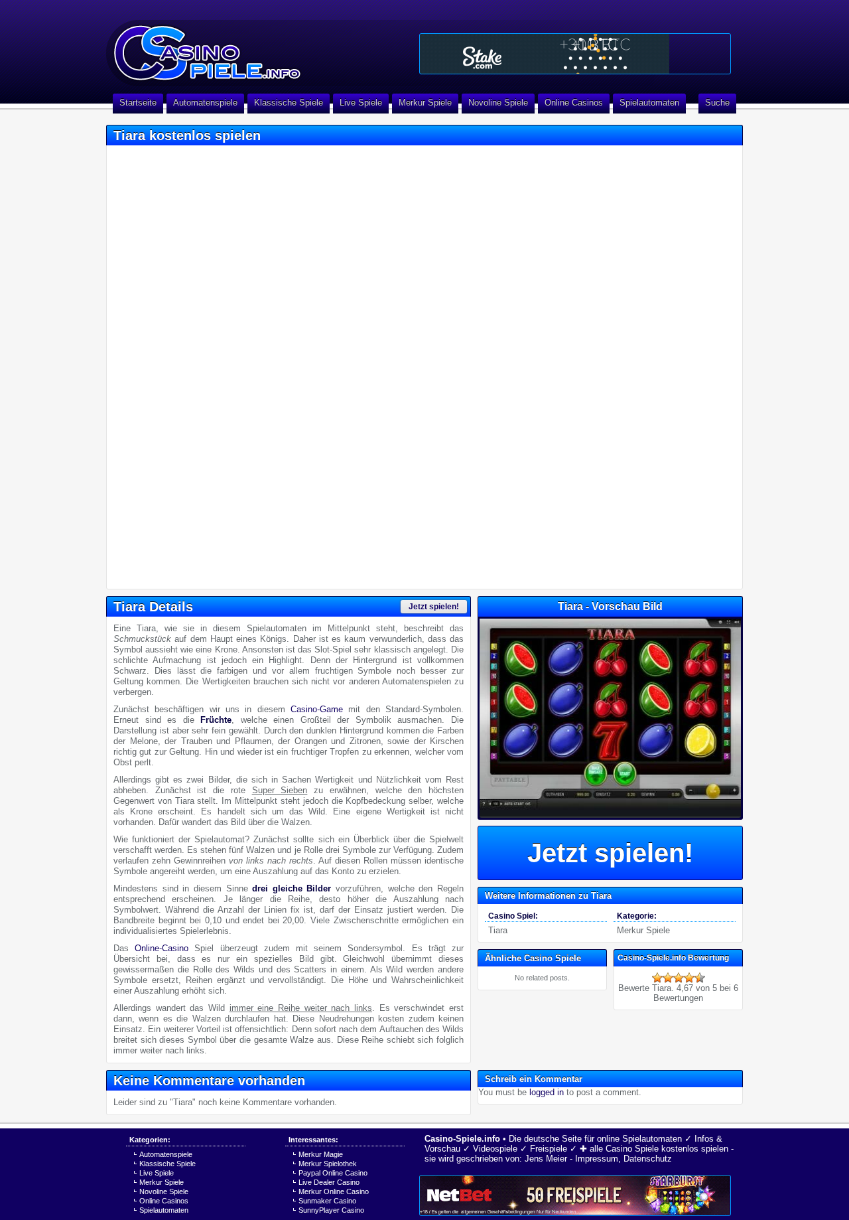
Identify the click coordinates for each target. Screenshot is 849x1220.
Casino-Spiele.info (462, 1139)
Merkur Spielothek (327, 1164)
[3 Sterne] (678, 977)
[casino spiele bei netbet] (575, 1195)
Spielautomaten (649, 103)
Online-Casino (161, 948)
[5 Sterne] (699, 977)
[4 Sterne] (689, 977)
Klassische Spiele (288, 103)
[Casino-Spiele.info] (258, 46)
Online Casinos (574, 103)
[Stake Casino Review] (575, 53)
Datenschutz (647, 1159)
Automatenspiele (205, 103)
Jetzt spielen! (434, 606)
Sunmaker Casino (327, 1201)
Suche (717, 103)
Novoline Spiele (498, 103)
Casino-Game (317, 709)
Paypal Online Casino (332, 1173)
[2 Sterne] (668, 977)
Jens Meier (546, 1159)
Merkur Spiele (425, 103)
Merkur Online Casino (333, 1191)
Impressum (596, 1159)
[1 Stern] (657, 977)
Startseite (138, 103)
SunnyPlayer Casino (331, 1210)
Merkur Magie (320, 1154)
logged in (546, 1092)
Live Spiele (361, 103)
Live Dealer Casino (328, 1182)
